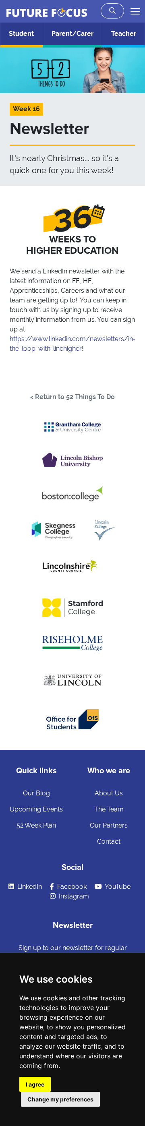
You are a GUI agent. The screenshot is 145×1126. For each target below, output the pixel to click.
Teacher (123, 33)
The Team (109, 809)
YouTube (117, 886)
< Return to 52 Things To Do (72, 397)
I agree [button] (35, 1084)
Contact (108, 841)
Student (21, 33)
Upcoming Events (36, 809)
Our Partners (109, 825)
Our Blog (36, 793)
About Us (109, 793)
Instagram (73, 896)
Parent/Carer (72, 33)
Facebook (71, 886)
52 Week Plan (36, 825)
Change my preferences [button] (60, 1099)
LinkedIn (29, 886)
